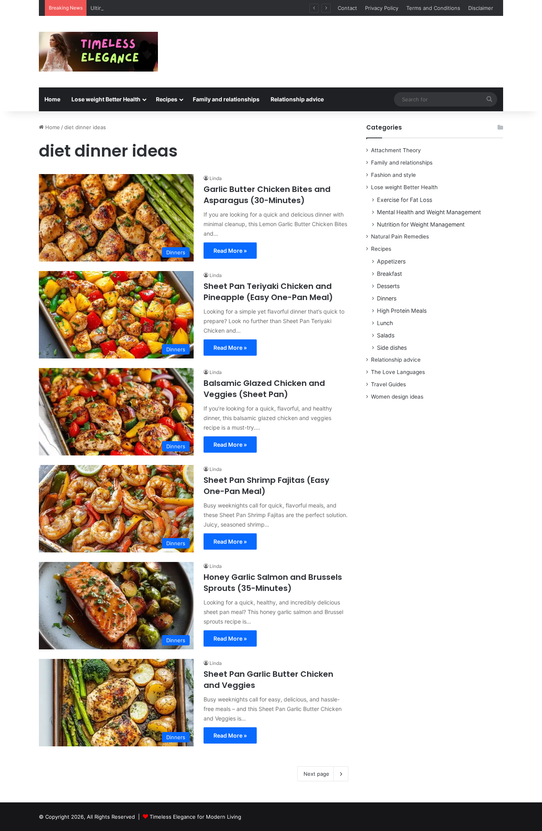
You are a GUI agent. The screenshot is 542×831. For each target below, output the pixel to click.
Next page (316, 774)
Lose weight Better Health (105, 99)
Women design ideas (397, 396)
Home (52, 99)
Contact (347, 8)
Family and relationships (226, 99)
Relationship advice (297, 99)
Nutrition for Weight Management (421, 224)
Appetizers (391, 261)
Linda (215, 178)
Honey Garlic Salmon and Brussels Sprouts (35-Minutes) (273, 582)
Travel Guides (388, 384)
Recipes (166, 99)
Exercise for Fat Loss (404, 199)
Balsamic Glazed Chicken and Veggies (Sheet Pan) (264, 389)
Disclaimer (480, 8)
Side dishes (392, 347)
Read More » (230, 250)
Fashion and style (393, 175)
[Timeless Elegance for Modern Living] (98, 52)
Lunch (385, 323)
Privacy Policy (381, 8)
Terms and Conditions (433, 8)
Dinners (386, 298)
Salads (385, 335)
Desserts (388, 286)
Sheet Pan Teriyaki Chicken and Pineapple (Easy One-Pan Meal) (268, 292)
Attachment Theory (396, 150)
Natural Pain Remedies (400, 236)
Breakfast (389, 273)
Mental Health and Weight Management (429, 212)
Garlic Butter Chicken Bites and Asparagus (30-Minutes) (267, 195)
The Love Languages (398, 372)
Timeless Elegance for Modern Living (195, 817)
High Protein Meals (402, 310)
